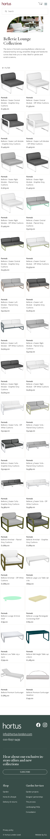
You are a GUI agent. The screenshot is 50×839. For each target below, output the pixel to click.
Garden (6, 791)
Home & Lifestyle (9, 797)
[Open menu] (45, 4)
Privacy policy (8, 830)
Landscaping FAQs (33, 807)
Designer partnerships (34, 797)
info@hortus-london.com (17, 734)
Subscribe (25, 771)
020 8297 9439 (11, 739)
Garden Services (35, 785)
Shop (6, 785)
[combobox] (22, 11)
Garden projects (32, 791)
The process (31, 802)
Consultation (31, 812)
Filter (7, 68)
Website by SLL (41, 834)
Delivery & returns (10, 802)
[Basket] (40, 4)
